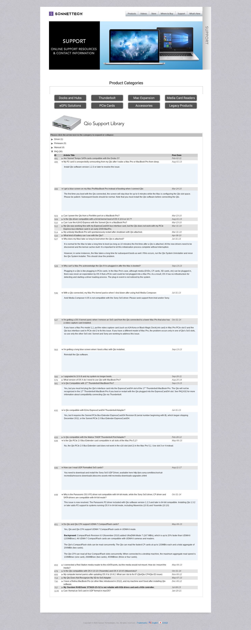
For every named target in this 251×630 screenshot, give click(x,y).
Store (153, 13)
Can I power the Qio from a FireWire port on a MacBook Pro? (92, 215)
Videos (143, 13)
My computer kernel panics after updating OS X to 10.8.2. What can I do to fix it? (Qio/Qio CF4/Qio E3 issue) (113, 574)
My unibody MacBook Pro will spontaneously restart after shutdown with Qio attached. (103, 232)
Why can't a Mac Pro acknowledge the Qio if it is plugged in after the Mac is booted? (102, 266)
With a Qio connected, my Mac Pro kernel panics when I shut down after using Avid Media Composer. (110, 293)
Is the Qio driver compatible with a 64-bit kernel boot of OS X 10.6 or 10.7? (98, 219)
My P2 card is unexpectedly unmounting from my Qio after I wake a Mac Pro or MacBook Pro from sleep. (111, 162)
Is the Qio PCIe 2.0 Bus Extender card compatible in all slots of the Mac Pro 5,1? (100, 440)
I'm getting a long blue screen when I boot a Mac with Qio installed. (94, 349)
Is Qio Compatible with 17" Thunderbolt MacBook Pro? (89, 383)
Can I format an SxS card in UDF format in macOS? (87, 591)
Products (132, 13)
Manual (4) (59, 147)
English (155, 623)
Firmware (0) (60, 143)
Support (181, 13)
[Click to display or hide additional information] (62, 159)
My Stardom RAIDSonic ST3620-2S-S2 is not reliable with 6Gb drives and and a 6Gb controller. (109, 587)
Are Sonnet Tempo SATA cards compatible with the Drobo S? (92, 158)
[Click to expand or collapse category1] (52, 152)
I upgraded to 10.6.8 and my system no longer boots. (88, 376)
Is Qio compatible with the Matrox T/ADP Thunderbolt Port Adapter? (95, 437)
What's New (194, 13)
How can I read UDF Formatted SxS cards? (83, 467)
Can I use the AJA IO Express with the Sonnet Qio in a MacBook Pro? (95, 222)
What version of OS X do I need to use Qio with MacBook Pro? (92, 380)
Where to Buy (167, 13)
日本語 (165, 623)
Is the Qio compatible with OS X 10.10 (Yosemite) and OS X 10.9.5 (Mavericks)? (100, 571)
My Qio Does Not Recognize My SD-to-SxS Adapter (87, 578)
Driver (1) (58, 139)
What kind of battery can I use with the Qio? (83, 235)
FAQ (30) (58, 151)
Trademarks (142, 623)
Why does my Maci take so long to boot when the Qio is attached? (94, 239)
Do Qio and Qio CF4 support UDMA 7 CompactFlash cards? (91, 524)
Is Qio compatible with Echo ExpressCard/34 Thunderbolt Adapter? (94, 410)
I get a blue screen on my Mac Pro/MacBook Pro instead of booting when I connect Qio (103, 189)
